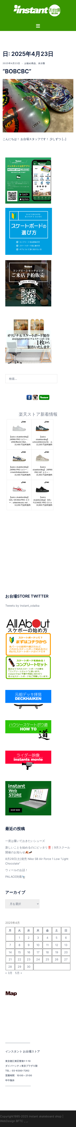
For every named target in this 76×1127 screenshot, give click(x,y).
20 (66, 952)
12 (56, 945)
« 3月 (8, 973)
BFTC (19, 1121)
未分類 (41, 63)
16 (28, 952)
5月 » (18, 973)
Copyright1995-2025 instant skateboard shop (31, 1116)
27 (66, 959)
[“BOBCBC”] (38, 105)
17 (38, 952)
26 (56, 959)
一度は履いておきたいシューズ (25, 841)
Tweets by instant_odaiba (22, 605)
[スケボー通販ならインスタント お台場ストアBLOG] (38, 11)
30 (28, 966)
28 (10, 966)
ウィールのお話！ (16, 870)
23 (28, 959)
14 (10, 952)
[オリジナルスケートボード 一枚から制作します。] (28, 340)
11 (47, 945)
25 (47, 959)
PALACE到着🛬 (15, 876)
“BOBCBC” (17, 71)
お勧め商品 (30, 63)
